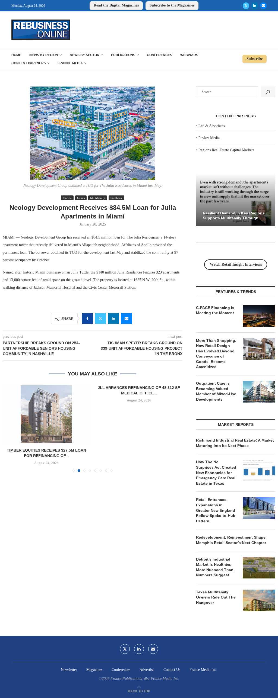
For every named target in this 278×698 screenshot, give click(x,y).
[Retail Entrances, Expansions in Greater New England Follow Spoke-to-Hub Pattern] (259, 508)
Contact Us (171, 670)
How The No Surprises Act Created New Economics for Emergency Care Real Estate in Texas (216, 472)
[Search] (268, 91)
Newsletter (69, 670)
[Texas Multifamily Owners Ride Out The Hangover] (259, 600)
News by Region (43, 55)
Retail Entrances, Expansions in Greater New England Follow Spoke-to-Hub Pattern (215, 510)
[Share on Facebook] (87, 318)
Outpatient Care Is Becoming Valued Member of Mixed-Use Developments (216, 391)
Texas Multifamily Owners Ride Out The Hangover (216, 597)
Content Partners (28, 63)
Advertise (147, 670)
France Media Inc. (203, 670)
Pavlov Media (209, 138)
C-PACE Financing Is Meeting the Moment (215, 310)
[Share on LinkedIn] (113, 318)
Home (16, 55)
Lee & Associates (211, 126)
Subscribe (255, 59)
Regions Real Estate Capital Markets (226, 150)
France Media (70, 63)
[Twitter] (246, 5)
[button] (10, 428)
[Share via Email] (126, 318)
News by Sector (84, 55)
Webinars (189, 55)
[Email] (263, 5)
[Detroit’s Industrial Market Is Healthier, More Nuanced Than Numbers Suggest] (259, 567)
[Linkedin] (254, 5)
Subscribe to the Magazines (172, 5)
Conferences (159, 55)
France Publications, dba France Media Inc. (144, 679)
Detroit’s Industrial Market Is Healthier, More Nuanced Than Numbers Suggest (214, 567)
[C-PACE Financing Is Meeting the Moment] (259, 316)
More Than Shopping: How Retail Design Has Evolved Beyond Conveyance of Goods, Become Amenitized (216, 353)
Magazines (94, 670)
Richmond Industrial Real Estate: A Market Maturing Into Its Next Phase (235, 443)
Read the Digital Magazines (116, 5)
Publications (123, 55)
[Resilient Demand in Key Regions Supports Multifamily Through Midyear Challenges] (235, 199)
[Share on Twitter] (100, 318)
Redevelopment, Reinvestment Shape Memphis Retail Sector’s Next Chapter (231, 540)
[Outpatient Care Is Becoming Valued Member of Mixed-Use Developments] (259, 392)
